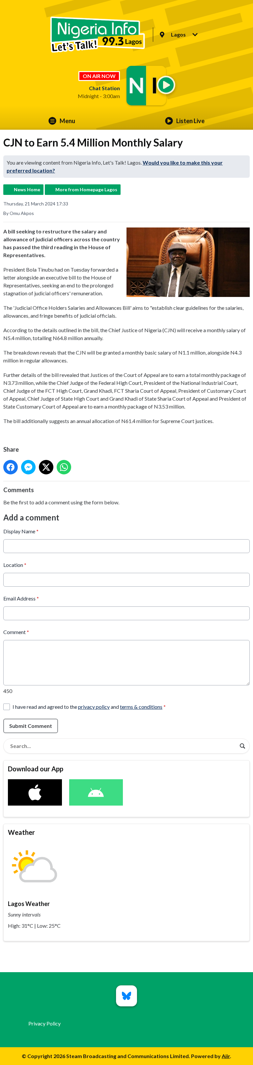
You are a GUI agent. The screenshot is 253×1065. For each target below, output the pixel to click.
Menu (67, 120)
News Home (27, 189)
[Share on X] (46, 467)
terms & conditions (141, 707)
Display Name (21, 531)
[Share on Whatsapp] (64, 467)
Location (14, 565)
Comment (16, 632)
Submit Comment (30, 726)
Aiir (226, 1056)
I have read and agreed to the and (89, 707)
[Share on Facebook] (10, 467)
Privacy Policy (44, 1023)
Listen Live (190, 120)
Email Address (21, 598)
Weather (21, 832)
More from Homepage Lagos (86, 189)
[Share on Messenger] (28, 467)
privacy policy (94, 707)
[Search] (242, 746)
